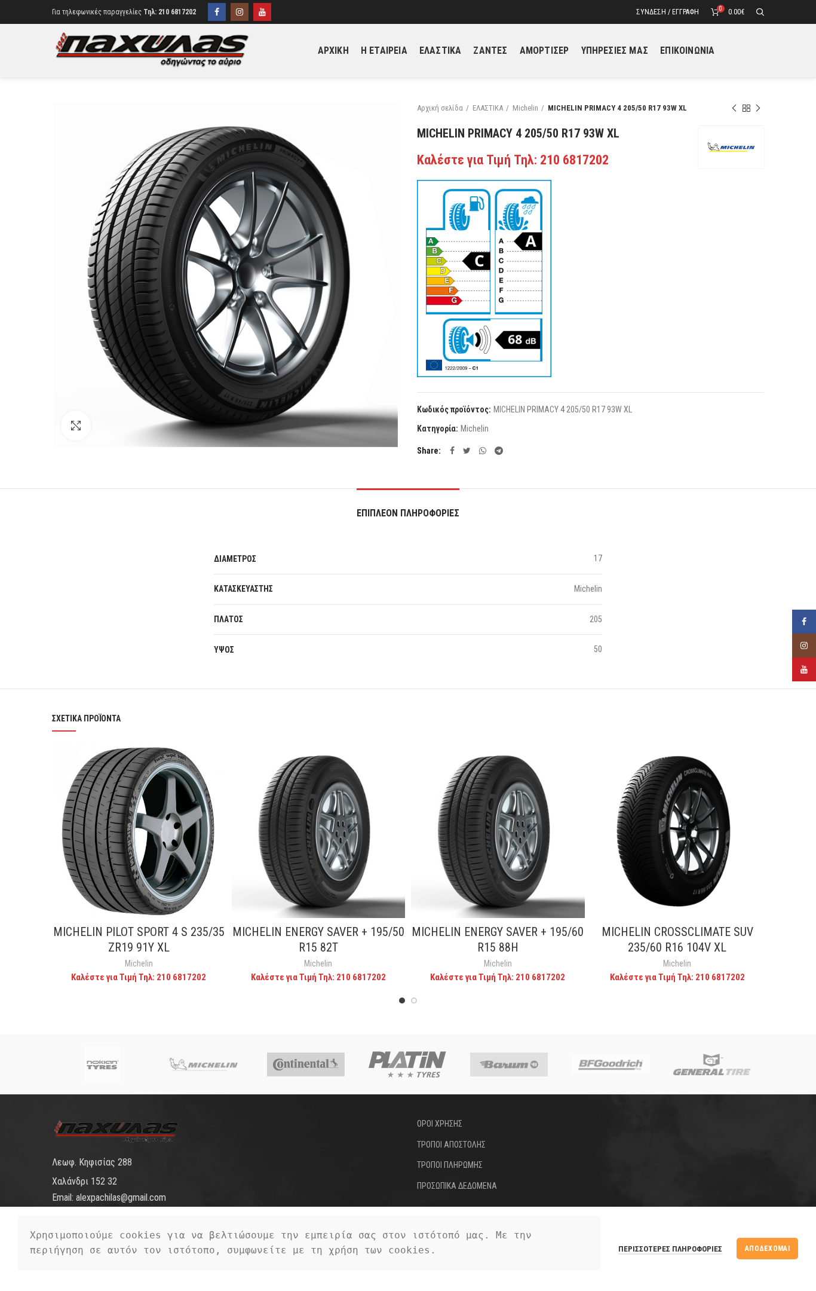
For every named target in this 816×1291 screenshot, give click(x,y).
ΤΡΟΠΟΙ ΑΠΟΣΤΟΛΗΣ (451, 1144)
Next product (758, 108)
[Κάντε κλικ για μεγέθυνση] (76, 425)
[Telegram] (498, 450)
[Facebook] (217, 12)
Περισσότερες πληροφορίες (670, 1248)
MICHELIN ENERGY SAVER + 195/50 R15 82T (318, 940)
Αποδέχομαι (767, 1248)
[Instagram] (240, 12)
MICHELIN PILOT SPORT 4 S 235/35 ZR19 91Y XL (139, 940)
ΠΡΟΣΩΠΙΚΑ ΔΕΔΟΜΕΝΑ (457, 1186)
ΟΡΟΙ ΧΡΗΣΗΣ (439, 1123)
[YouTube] (262, 12)
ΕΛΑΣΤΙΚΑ (488, 107)
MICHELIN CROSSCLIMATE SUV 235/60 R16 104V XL (677, 940)
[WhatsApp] (482, 450)
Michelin (525, 107)
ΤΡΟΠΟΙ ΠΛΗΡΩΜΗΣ (450, 1165)
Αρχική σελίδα (440, 107)
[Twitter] (467, 450)
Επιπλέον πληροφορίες (408, 513)
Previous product (734, 108)
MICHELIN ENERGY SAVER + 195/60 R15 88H (498, 940)
